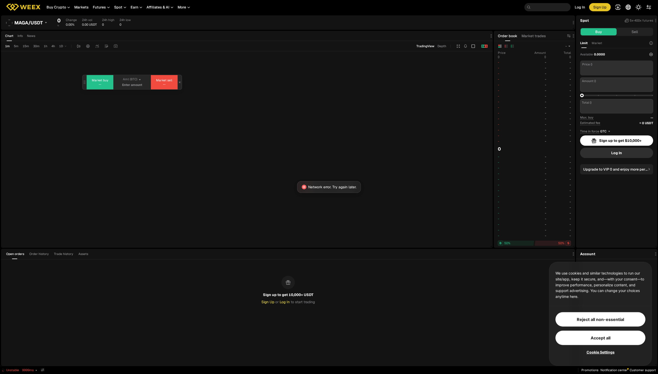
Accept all (600, 337)
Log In (580, 7)
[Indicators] (97, 46)
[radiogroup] (20, 36)
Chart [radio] (9, 36)
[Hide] (42, 370)
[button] (58, 7)
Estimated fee (590, 123)
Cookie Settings (601, 352)
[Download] (116, 46)
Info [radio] (20, 36)
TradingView (425, 46)
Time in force (589, 131)
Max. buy (586, 117)
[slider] (582, 95)
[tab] (16, 254)
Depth (441, 46)
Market (597, 43)
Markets (81, 7)
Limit (584, 43)
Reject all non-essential (600, 319)
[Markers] (106, 46)
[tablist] (48, 254)
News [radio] (31, 36)
